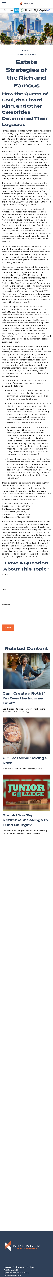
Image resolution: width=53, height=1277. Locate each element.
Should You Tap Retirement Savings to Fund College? (25, 820)
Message (6, 605)
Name (5, 574)
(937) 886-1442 (12, 1275)
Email (4, 590)
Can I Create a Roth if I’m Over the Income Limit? (24, 698)
